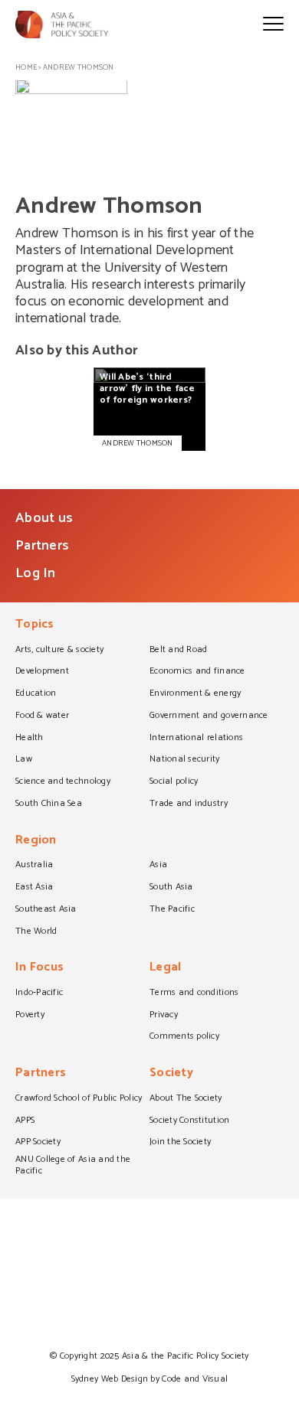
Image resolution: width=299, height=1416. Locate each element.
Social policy (174, 782)
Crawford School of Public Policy (79, 1099)
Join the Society (180, 1143)
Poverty (29, 1016)
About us (44, 518)
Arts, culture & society (59, 650)
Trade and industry (189, 804)
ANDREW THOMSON (137, 443)
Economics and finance (197, 672)
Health (29, 738)
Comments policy (184, 1037)
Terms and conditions (194, 993)
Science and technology (62, 782)
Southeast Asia (46, 910)
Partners (42, 545)
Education (35, 694)
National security (185, 760)
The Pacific (172, 910)
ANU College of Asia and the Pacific (72, 1166)
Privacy (164, 1016)
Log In (35, 573)
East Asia (34, 888)
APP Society (38, 1143)
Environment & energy (195, 694)
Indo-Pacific (39, 993)
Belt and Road (178, 650)
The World (36, 932)
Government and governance (209, 716)
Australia (34, 866)
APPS (24, 1121)
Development (42, 672)
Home (26, 67)
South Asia (171, 888)
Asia (158, 866)
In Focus (39, 968)
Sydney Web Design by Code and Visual (149, 1379)
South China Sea (48, 804)
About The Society (186, 1099)
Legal (165, 968)
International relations (196, 738)
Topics (34, 626)
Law (23, 760)
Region (36, 841)
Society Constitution (189, 1121)
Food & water (42, 716)
